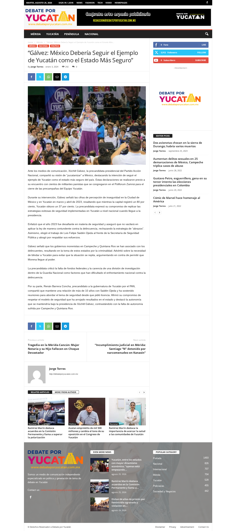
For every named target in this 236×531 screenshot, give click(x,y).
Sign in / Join (66, 2)
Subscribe (200, 60)
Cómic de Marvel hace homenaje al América (176, 199)
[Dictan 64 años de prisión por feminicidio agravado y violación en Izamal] (99, 504)
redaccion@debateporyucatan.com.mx (61, 490)
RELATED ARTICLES (40, 392)
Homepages (121, 2)
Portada (157, 458)
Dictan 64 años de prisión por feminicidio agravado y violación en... (128, 502)
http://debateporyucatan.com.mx (63, 374)
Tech (100, 2)
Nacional (91, 34)
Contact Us (203, 526)
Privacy (172, 526)
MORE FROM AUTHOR (65, 392)
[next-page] (144, 392)
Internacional (160, 469)
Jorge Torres (37, 66)
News (79, 2)
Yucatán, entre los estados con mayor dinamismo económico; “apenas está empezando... (126, 464)
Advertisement (187, 526)
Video (108, 2)
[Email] (57, 77)
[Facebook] (207, 2)
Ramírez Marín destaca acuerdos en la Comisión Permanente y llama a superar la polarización (45, 432)
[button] (207, 34)
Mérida (36, 34)
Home (30, 42)
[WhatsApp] (48, 77)
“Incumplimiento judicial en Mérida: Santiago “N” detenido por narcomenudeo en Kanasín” (120, 348)
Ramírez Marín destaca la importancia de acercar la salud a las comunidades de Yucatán (127, 431)
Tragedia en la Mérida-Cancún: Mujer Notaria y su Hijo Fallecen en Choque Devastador (53, 348)
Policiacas (158, 486)
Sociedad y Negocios (164, 491)
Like (204, 44)
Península (71, 34)
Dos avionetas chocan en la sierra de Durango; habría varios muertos (177, 144)
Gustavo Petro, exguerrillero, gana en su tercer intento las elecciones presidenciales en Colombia (180, 181)
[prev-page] (139, 392)
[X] (40, 77)
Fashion (90, 2)
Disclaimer (160, 526)
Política (55, 46)
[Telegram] (65, 77)
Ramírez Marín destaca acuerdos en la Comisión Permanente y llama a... (125, 484)
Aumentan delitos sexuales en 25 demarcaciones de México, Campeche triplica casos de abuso (178, 162)
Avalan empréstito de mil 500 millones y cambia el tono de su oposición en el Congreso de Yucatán (86, 432)
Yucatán (52, 34)
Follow (201, 52)
